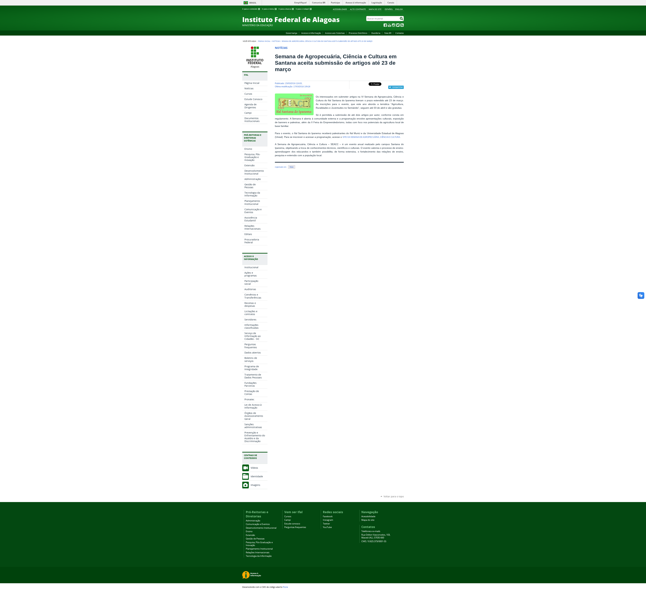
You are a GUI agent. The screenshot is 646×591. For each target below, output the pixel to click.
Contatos (399, 33)
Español (389, 9)
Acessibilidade (340, 9)
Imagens (255, 485)
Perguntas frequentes (295, 527)
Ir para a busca (286, 9)
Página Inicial (264, 41)
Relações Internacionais (257, 552)
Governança (291, 33)
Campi (287, 520)
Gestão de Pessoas (255, 538)
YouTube (389, 25)
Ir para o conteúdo (250, 9)
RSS (402, 25)
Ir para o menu (269, 9)
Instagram (393, 25)
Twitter (398, 25)
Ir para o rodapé (303, 9)
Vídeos (254, 467)
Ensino (249, 531)
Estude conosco (292, 523)
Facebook (385, 25)
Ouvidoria (375, 33)
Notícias (276, 41)
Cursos (287, 516)
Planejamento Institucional (259, 548)
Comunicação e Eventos (258, 524)
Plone (285, 587)
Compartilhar (397, 87)
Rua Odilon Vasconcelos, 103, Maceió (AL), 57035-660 (375, 536)
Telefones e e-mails (370, 531)
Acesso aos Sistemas (335, 33)
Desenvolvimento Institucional (261, 527)
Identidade (257, 476)
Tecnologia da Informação (259, 556)
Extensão (250, 535)
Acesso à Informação (311, 33)
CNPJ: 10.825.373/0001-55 (373, 541)
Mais (292, 167)
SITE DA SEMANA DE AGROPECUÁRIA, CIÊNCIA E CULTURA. (372, 137)
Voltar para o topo (394, 496)
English (399, 9)
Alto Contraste (358, 9)
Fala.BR (387, 33)
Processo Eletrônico (358, 33)
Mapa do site (375, 9)
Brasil (252, 2)
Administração (253, 520)
